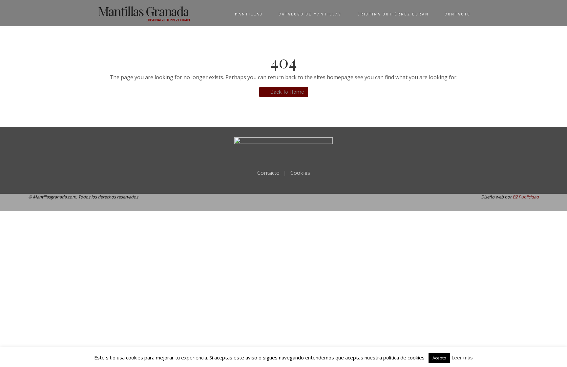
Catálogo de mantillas (310, 14)
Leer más (462, 357)
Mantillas (249, 14)
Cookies (300, 172)
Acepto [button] (439, 358)
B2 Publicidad (526, 197)
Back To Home (287, 92)
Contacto (458, 14)
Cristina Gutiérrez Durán (393, 14)
